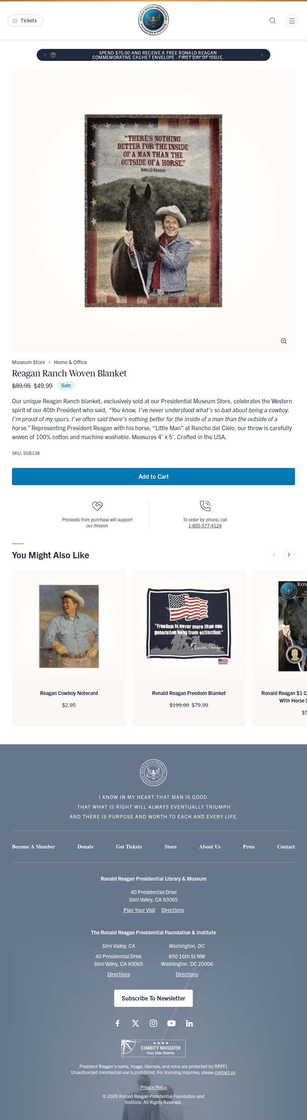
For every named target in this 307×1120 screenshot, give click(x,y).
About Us (210, 846)
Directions (172, 909)
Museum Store (28, 362)
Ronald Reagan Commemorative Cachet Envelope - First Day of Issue (157, 55)
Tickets (29, 20)
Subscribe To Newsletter (153, 998)
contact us (225, 1072)
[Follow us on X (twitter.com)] (135, 1023)
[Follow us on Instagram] (153, 1023)
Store (171, 846)
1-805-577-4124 (205, 525)
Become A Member (33, 846)
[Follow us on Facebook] (117, 1023)
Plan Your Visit (139, 909)
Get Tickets (129, 846)
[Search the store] (272, 20)
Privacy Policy (153, 1087)
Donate (85, 846)
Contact (286, 846)
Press (249, 846)
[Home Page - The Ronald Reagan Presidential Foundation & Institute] (153, 20)
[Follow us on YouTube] (171, 1023)
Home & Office (70, 362)
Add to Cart (154, 476)
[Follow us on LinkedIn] (189, 1023)
